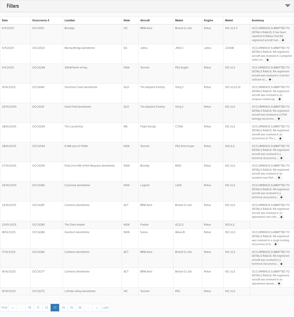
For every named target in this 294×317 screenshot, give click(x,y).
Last (105, 307)
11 (38, 307)
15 (71, 307)
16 (80, 307)
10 (29, 307)
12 (46, 307)
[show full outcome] (283, 40)
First (4, 307)
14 (63, 307)
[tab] (147, 6)
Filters (13, 6)
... (21, 307)
